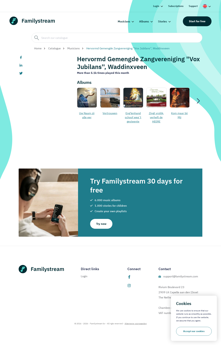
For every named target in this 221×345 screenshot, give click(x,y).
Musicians (124, 21)
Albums (144, 21)
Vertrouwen (96, 113)
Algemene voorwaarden (136, 323)
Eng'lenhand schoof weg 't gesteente (119, 117)
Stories (162, 21)
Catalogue (54, 48)
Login (156, 6)
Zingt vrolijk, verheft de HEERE (142, 117)
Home (38, 48)
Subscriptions (176, 6)
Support (193, 6)
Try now (101, 223)
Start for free (197, 21)
